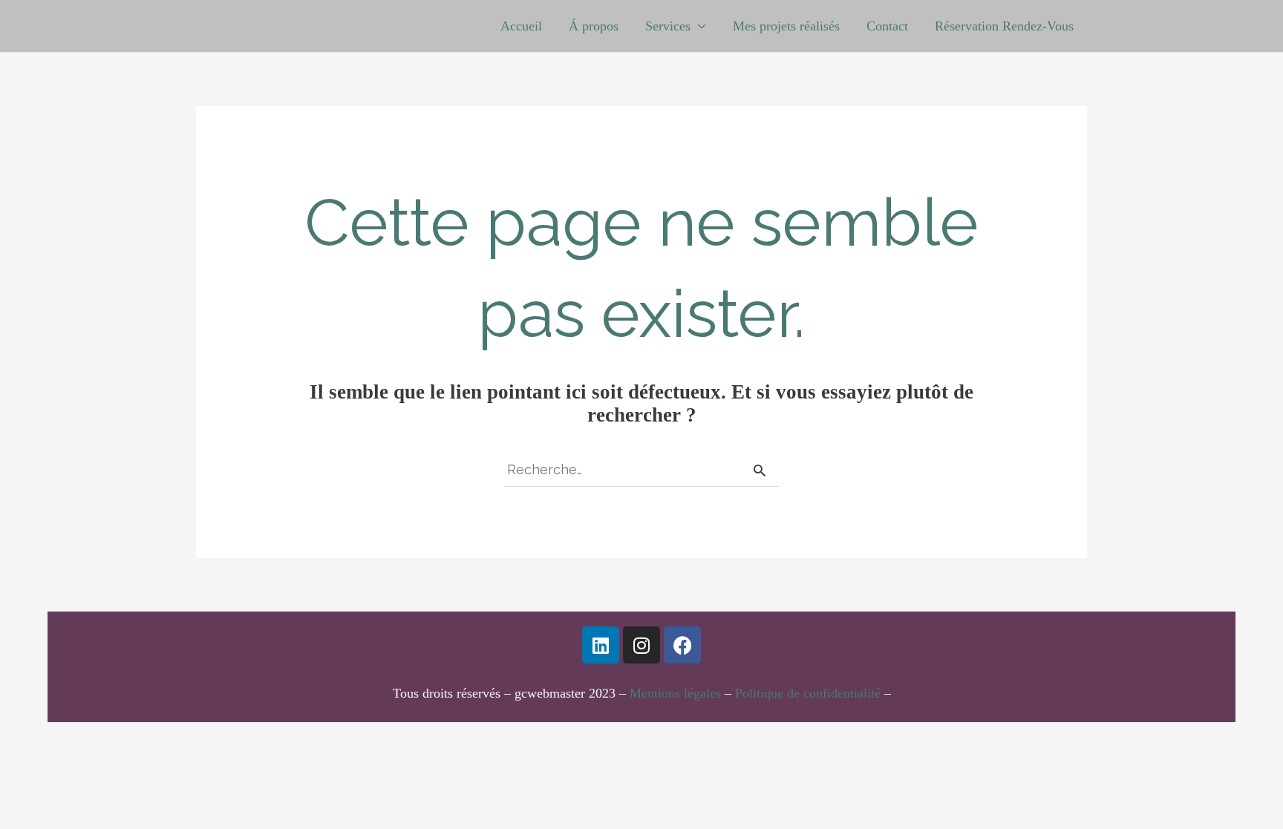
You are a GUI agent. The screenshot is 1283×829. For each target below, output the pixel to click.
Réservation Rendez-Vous (1004, 26)
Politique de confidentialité (808, 693)
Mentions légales (675, 693)
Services (668, 26)
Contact (887, 26)
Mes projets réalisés (786, 26)
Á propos (593, 26)
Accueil (521, 26)
